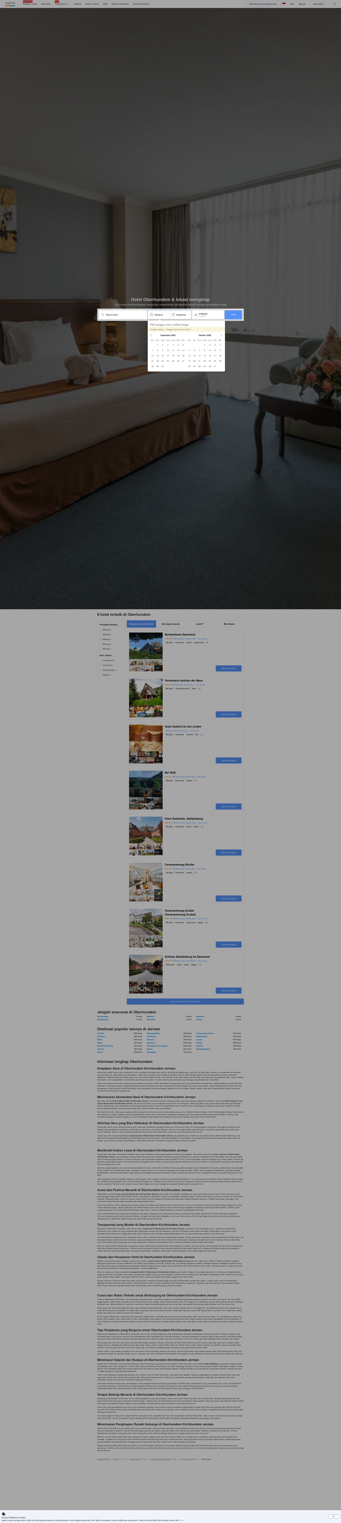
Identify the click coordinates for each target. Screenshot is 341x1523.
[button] (151, 335)
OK (333, 1516)
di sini (181, 1520)
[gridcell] (157, 344)
